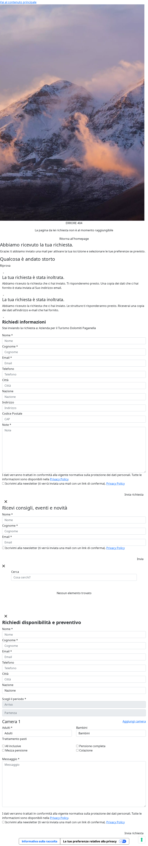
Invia (140, 559)
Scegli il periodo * (14, 699)
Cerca (15, 572)
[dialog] (74, 530)
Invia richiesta (134, 495)
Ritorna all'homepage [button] (74, 239)
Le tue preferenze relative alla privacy (90, 841)
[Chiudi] (3, 273)
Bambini (81, 728)
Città (5, 380)
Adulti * (7, 728)
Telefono (8, 369)
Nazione (7, 391)
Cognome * (10, 346)
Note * (6, 425)
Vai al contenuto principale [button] (18, 2)
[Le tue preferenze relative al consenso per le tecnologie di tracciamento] (141, 839)
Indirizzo (8, 402)
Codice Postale (12, 414)
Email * (7, 358)
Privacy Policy (59, 479)
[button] (3, 566)
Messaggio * (10, 759)
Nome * (7, 335)
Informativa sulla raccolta (39, 841)
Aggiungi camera (134, 721)
